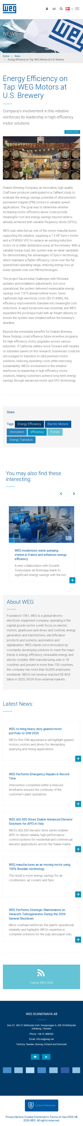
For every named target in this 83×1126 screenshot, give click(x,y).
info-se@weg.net (45, 1039)
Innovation (17, 432)
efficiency (37, 432)
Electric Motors (58, 424)
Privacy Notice (14, 1117)
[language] (69, 8)
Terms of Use (58, 1117)
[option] (41, 541)
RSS (71, 1117)
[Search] (61, 8)
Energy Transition (21, 440)
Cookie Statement (36, 1117)
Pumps (55, 432)
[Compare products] (54, 8)
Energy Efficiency (29, 424)
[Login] (47, 8)
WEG (8, 8)
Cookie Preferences (45, 1105)
